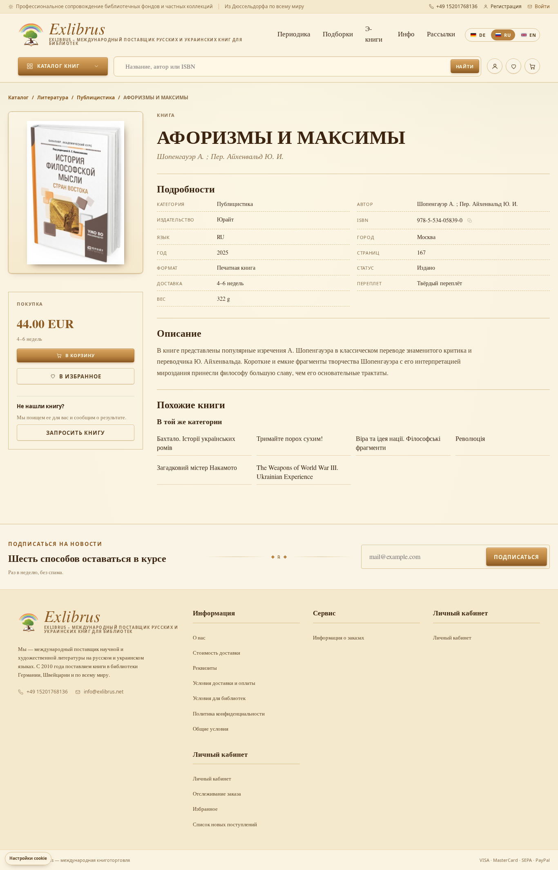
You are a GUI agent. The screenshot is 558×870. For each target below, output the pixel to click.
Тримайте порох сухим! (290, 438)
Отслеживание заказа (217, 793)
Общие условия (210, 728)
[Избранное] (513, 66)
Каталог (18, 97)
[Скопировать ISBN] (470, 221)
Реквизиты (205, 667)
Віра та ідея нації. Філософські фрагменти (398, 443)
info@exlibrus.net (103, 691)
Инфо (406, 33)
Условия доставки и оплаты (224, 683)
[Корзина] (532, 66)
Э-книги (373, 34)
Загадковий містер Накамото (197, 467)
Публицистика (96, 97)
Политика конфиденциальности (229, 713)
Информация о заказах (338, 637)
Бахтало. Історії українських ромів (196, 443)
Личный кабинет (452, 637)
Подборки (338, 33)
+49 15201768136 (457, 6)
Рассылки (441, 33)
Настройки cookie (28, 858)
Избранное (205, 808)
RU (507, 35)
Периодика (293, 33)
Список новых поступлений (225, 824)
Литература (52, 97)
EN (532, 35)
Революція (470, 438)
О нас (199, 637)
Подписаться (516, 557)
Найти (465, 66)
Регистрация (506, 6)
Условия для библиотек (219, 698)
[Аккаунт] (494, 66)
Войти (542, 6)
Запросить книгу (75, 432)
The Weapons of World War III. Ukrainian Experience (297, 472)
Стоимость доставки (216, 652)
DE (482, 35)
